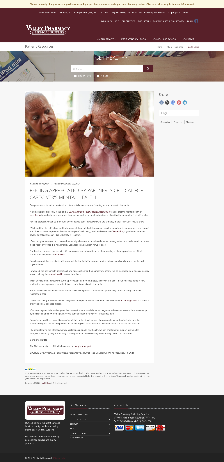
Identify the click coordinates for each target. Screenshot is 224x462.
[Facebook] (196, 21)
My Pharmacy (105, 39)
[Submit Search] (148, 68)
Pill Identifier (128, 21)
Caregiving (165, 122)
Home (159, 46)
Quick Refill (143, 21)
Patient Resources (133, 39)
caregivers (35, 215)
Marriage (190, 122)
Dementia (178, 122)
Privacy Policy (76, 437)
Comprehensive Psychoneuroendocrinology (90, 211)
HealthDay (45, 383)
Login (190, 21)
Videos (104, 75)
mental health (55, 274)
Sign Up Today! (177, 21)
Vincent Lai (117, 231)
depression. (60, 254)
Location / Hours (160, 21)
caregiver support (82, 346)
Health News (84, 75)
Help (117, 21)
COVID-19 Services (164, 39)
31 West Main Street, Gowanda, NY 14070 (57, 12)
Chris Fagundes (129, 300)
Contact (188, 39)
